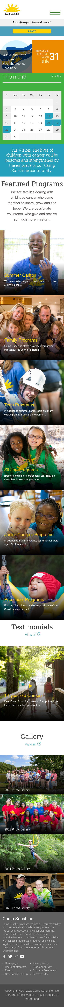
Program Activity (42, 966)
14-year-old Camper (23, 695)
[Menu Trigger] (55, 12)
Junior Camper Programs (28, 534)
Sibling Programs (21, 469)
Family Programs (21, 339)
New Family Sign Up (16, 974)
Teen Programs (19, 404)
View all (31, 635)
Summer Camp (19, 275)
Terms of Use (41, 974)
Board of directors (15, 966)
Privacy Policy (41, 963)
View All (55, 76)
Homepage (11, 963)
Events (9, 970)
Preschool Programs (24, 599)
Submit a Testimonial (45, 970)
